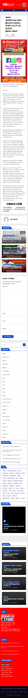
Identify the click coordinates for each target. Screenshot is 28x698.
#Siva (21, 483)
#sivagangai (11, 485)
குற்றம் (3, 381)
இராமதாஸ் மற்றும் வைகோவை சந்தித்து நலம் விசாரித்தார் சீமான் (13, 252)
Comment (4, 286)
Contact (25, 691)
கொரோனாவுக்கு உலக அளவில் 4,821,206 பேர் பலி (19, 208)
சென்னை (22, 498)
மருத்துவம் (4, 409)
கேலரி (3, 385)
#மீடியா (4, 495)
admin (13, 34)
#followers (12, 473)
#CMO (19, 470)
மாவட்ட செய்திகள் (6, 420)
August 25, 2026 (8, 557)
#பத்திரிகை (22, 493)
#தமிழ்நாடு (17, 493)
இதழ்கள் (4, 367)
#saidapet (16, 483)
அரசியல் (5, 264)
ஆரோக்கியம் (5, 364)
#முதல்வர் (9, 495)
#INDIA (23, 473)
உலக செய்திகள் (8, 17)
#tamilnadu (18, 485)
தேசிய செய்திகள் (6, 402)
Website (4, 328)
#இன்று (21, 488)
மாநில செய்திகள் (21, 264)
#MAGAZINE (13, 475)
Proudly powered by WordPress (7, 688)
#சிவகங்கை (5, 490)
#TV (14, 488)
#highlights (18, 473)
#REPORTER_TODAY (18, 480)
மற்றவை (4, 413)
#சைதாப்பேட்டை (20, 490)
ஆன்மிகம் (4, 360)
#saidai (4, 483)
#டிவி (9, 493)
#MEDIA (19, 475)
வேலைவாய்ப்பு (5, 433)
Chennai (13, 498)
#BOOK (4, 470)
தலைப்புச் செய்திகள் (12, 235)
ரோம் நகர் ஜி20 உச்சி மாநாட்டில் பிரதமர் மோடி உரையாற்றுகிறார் (7, 209)
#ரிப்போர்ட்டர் (14, 495)
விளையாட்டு (5, 426)
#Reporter (10, 480)
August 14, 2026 (16, 530)
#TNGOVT (5, 488)
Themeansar (24, 688)
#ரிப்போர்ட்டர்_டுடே (6, 498)
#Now (17, 478)
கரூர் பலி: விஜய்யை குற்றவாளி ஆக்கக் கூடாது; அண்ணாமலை (12, 267)
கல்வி (3, 378)
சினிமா (4, 388)
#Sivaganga (5, 485)
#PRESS (4, 480)
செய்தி (3, 392)
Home (2, 691)
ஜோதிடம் (4, 395)
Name (4, 313)
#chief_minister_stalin (12, 470)
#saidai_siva (10, 483)
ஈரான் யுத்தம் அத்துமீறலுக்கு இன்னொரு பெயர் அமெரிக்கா (12, 238)
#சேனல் (14, 490)
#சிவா (10, 490)
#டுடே (12, 493)
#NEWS (4, 478)
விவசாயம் (4, 430)
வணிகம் (4, 423)
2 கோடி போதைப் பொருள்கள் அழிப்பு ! (11, 691)
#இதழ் (17, 488)
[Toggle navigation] (13, 10)
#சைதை (4, 493)
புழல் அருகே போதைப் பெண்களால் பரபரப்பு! (11, 458)
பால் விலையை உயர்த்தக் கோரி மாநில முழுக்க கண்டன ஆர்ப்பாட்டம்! (12, 570)
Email (4, 321)
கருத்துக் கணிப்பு (6, 374)
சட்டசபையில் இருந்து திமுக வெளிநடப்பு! (11, 455)
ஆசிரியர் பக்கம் (5, 357)
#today (10, 488)
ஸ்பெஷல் (4, 437)
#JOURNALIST (6, 475)
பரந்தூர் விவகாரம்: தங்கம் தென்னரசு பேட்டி (11, 446)
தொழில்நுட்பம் (5, 406)
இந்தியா (17, 498)
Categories (21, 691)
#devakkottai (5, 473)
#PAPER (21, 478)
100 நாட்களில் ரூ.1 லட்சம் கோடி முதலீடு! (11, 462)
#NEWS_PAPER (10, 478)
